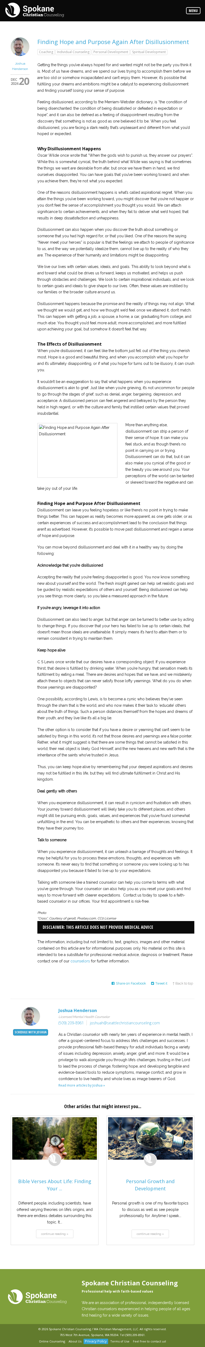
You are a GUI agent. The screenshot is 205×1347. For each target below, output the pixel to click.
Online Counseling (52, 1341)
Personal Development (110, 52)
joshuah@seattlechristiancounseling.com (125, 1022)
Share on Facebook (131, 983)
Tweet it (161, 983)
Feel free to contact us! (149, 1341)
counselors (80, 961)
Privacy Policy (96, 1341)
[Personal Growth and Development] (150, 1138)
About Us (75, 1341)
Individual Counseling (73, 52)
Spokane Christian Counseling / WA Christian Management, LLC (93, 1329)
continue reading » (54, 1234)
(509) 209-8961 (71, 1022)
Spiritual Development (149, 52)
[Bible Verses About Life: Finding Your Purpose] (54, 1138)
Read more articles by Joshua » (81, 1085)
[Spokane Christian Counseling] (34, 10)
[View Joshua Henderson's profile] (20, 57)
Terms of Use (119, 1341)
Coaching (46, 52)
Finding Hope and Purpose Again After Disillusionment (113, 42)
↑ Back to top (182, 983)
